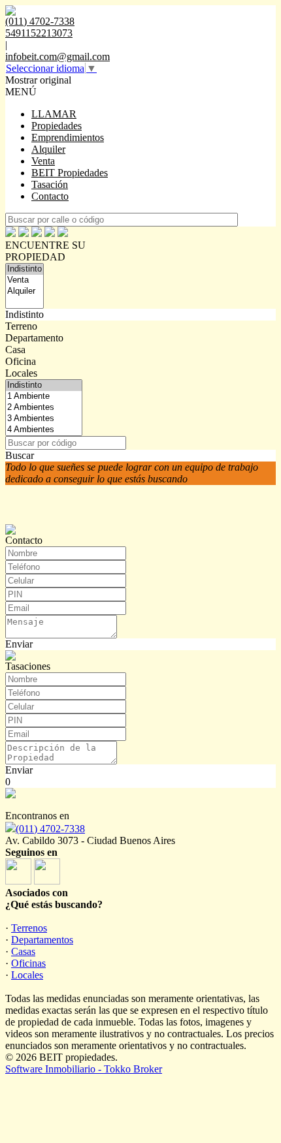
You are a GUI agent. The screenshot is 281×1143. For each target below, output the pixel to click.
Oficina (20, 361)
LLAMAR (53, 113)
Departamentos (42, 939)
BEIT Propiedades (69, 172)
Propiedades (56, 125)
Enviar (19, 644)
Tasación (49, 184)
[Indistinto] (24, 269)
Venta (43, 160)
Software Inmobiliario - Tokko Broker (83, 1068)
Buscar (19, 455)
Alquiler (48, 149)
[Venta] (24, 280)
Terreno (21, 326)
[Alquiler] (24, 291)
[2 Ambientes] (44, 407)
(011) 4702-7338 (50, 828)
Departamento (34, 337)
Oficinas (28, 963)
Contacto (50, 196)
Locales (21, 373)
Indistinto (24, 314)
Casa (15, 349)
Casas (23, 951)
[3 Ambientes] (44, 418)
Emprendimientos (67, 137)
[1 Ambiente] (44, 396)
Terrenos (29, 927)
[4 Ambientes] (44, 429)
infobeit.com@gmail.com (57, 56)
